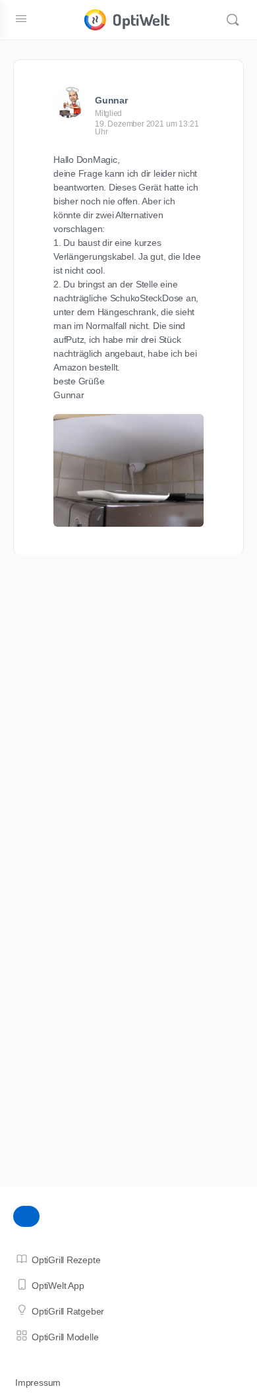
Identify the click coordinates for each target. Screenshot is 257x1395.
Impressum (38, 1382)
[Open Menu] (21, 18)
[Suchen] (233, 20)
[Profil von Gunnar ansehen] (69, 102)
